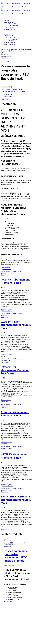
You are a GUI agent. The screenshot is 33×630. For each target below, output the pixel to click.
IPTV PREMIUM (13, 25)
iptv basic (22, 91)
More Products (9, 96)
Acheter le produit (6, 87)
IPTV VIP (11, 27)
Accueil (6, 20)
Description (8, 94)
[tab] (18, 94)
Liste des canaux (9, 29)
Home (3, 49)
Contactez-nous (9, 31)
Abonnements (8, 22)
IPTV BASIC (12, 24)
